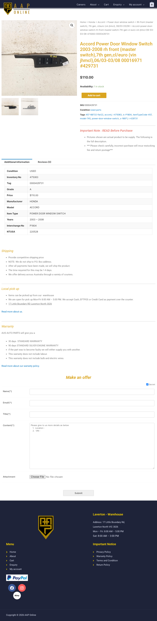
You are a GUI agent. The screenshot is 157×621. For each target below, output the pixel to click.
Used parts (95, 110)
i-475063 (117, 114)
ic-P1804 (127, 114)
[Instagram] (22, 588)
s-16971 (123, 118)
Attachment (9, 476)
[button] (72, 25)
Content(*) (8, 425)
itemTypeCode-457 (142, 114)
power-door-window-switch (105, 118)
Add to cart (94, 95)
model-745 (85, 118)
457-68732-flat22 (94, 114)
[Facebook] (12, 588)
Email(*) (7, 402)
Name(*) (7, 391)
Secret (152, 384)
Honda (91, 22)
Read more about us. (12, 311)
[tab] (17, 162)
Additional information (16, 162)
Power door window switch (120, 22)
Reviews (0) (44, 162)
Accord (101, 22)
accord (108, 114)
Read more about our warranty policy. (21, 366)
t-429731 (133, 118)
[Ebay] (17, 595)
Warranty (8, 326)
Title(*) (7, 414)
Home (83, 22)
